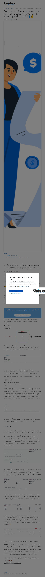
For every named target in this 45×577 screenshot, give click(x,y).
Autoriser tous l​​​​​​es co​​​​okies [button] (15, 291)
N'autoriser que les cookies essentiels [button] (14, 293)
